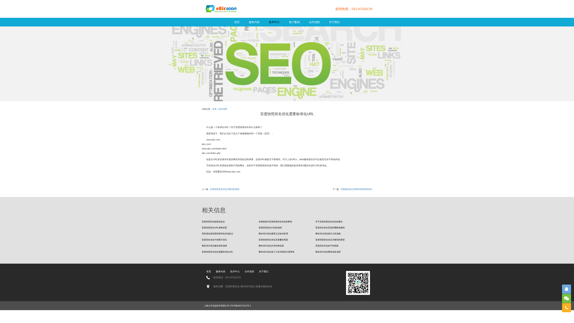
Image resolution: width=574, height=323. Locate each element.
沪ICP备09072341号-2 (240, 305)
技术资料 (223, 109)
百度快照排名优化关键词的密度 (224, 189)
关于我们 (334, 22)
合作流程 (314, 22)
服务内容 (254, 22)
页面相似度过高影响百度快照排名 (356, 189)
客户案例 (294, 22)
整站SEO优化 (247, 286)
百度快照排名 (242, 127)
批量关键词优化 (264, 286)
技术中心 (274, 22)
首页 (237, 22)
